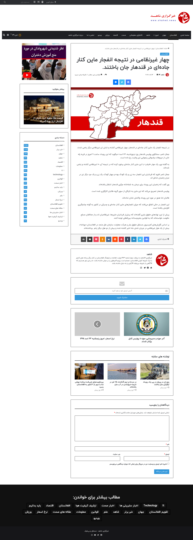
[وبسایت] (150, 267)
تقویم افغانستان (56, 204)
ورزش (107, 35)
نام (167, 444)
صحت (123, 35)
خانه (166, 48)
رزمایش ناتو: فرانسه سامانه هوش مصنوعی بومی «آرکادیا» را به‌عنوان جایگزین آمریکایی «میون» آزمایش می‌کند (45, 116)
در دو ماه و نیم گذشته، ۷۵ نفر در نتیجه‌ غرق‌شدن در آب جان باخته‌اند (123, 384)
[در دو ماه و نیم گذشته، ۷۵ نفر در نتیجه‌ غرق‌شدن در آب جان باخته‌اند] (122, 371)
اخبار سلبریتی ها (56, 212)
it (62, 170)
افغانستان (173, 35)
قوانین (60, 179)
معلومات (59, 166)
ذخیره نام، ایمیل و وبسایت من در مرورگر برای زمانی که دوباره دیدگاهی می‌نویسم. (138, 464)
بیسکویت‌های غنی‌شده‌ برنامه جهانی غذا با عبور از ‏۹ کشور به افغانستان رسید (89, 384)
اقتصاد (115, 35)
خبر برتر (59, 149)
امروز (157, 35)
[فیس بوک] (147, 267)
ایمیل (166, 454)
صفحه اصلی (184, 35)
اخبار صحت (58, 183)
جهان (164, 35)
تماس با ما (90, 35)
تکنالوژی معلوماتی (135, 35)
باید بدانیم (58, 187)
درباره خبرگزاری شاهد (75, 35)
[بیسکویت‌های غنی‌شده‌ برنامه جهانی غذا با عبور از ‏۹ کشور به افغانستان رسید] (89, 371)
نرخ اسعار (59, 200)
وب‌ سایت (116, 454)
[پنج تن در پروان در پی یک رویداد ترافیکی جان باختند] (154, 371)
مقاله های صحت (56, 208)
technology (58, 174)
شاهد (148, 35)
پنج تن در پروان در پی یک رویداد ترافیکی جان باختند (156, 383)
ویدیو (100, 35)
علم (61, 195)
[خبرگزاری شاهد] (169, 17)
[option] (44, 110)
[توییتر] (144, 267)
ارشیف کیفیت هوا (55, 216)
